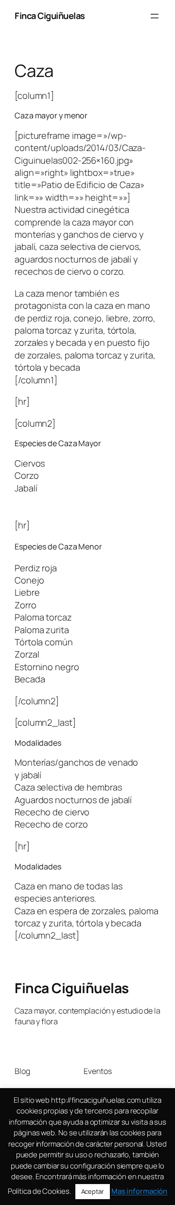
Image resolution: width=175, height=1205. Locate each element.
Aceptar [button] (92, 1191)
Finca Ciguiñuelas (50, 15)
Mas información (139, 1191)
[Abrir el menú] (154, 16)
